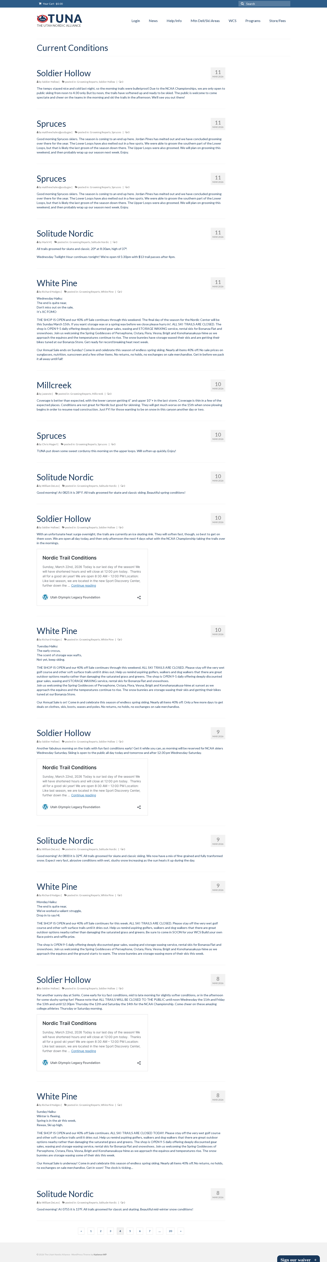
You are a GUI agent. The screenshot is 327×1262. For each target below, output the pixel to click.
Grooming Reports (87, 81)
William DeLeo (50, 485)
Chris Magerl (49, 444)
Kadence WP (100, 1254)
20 (170, 1231)
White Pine (107, 291)
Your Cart (52, 3)
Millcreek (97, 393)
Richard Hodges (51, 291)
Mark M (46, 242)
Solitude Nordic (100, 242)
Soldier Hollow (50, 81)
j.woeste (47, 393)
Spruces (116, 132)
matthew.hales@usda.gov (56, 132)
